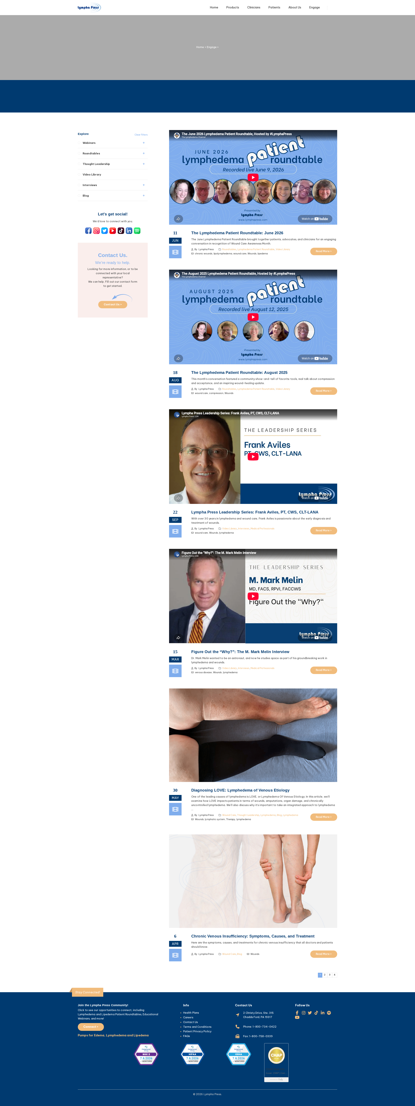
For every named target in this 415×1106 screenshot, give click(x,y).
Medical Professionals (262, 528)
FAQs (186, 1036)
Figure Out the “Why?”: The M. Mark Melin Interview (240, 652)
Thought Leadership (96, 164)
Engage (314, 7)
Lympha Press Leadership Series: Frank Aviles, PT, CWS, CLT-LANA (254, 512)
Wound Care (229, 815)
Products (232, 7)
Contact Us (190, 1022)
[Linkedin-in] (323, 1013)
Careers (188, 1017)
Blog (86, 195)
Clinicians (253, 7)
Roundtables (91, 153)
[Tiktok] (316, 1013)
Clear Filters (141, 134)
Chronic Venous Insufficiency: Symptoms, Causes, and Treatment (253, 936)
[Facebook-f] (297, 1013)
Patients (274, 7)
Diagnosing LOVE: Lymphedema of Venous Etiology (240, 790)
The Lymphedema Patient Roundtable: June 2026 (237, 233)
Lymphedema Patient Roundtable (256, 249)
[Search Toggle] (335, 8)
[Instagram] (304, 1013)
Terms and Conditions (197, 1026)
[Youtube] (297, 1017)
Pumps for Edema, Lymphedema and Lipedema (113, 1035)
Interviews (90, 185)
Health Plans (191, 1012)
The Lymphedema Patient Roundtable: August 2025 (239, 372)
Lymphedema (268, 815)
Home (214, 7)
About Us (294, 7)
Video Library (92, 174)
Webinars (89, 142)
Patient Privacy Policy (197, 1031)
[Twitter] (310, 1013)
